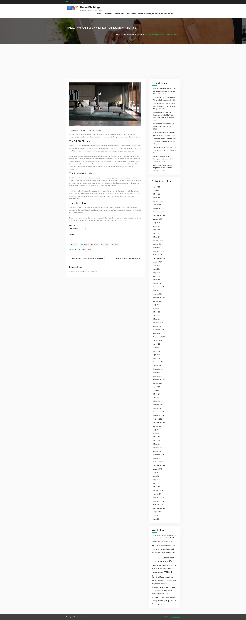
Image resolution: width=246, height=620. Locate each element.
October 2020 (158, 419)
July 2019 (156, 472)
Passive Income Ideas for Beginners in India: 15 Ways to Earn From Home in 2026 (163, 114)
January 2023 (157, 326)
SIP (153, 590)
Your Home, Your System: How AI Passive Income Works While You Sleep (164, 106)
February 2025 (158, 240)
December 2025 (158, 208)
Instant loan (157, 555)
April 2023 (156, 315)
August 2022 (157, 340)
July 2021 (156, 387)
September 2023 (159, 298)
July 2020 (156, 430)
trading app (163, 600)
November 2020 (158, 415)
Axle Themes (176, 617)
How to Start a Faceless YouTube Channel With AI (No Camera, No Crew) (164, 91)
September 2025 (159, 215)
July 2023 (156, 305)
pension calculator (158, 581)
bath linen (163, 535)
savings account (155, 587)
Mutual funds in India (166, 577)
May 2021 (156, 394)
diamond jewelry (166, 546)
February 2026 (158, 201)
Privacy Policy (119, 14)
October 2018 (158, 505)
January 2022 (157, 365)
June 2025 (156, 226)
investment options (158, 558)
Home (99, 14)
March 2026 (157, 198)
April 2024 (156, 276)
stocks (162, 593)
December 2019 (158, 455)
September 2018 (159, 508)
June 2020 (156, 433)
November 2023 (158, 290)
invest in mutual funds (167, 555)
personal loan (170, 580)
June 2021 (156, 390)
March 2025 (157, 237)
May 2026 (156, 194)
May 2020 (156, 437)
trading (154, 601)
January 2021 (157, 408)
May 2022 (156, 351)
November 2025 (158, 212)
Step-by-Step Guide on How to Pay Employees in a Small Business (150, 14)
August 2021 (157, 383)
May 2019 (156, 480)
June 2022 (156, 348)
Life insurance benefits (169, 565)
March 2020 (157, 444)
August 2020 (157, 426)
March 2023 (157, 319)
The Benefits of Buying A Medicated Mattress (87, 258)
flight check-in (156, 552)
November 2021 (158, 373)
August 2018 (157, 512)
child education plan (162, 538)
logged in (81, 271)
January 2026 (157, 205)
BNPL (154, 538)
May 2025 (156, 230)
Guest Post (108, 14)
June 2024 (156, 269)
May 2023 (156, 312)
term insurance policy (168, 597)
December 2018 (158, 497)
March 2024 (157, 280)
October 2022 (158, 333)
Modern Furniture (87, 249)
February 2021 (158, 405)
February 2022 (158, 362)
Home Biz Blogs (90, 7)
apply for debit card (156, 535)
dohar (173, 546)
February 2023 (158, 323)
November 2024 (158, 251)
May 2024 (156, 273)
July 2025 (156, 223)
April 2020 (156, 440)
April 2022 (156, 355)
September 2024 (159, 258)
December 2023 (158, 287)
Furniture (74, 249)
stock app (164, 590)
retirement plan (171, 584)
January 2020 (157, 451)
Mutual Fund (155, 568)
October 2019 (158, 462)
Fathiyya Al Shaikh (95, 130)
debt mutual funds (162, 541)
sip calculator (158, 590)
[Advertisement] (123, 58)
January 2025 (157, 244)
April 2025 (156, 233)
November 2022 (158, 330)
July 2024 (156, 265)
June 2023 (156, 308)
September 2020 (159, 422)
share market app (167, 587)
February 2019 (158, 490)
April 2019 (156, 483)
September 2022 (159, 337)
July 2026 (156, 187)
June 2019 (156, 476)
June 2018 (156, 519)
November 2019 (158, 458)
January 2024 (157, 283)
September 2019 (159, 465)
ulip (171, 601)
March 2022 (157, 358)
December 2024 (158, 248)
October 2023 (158, 294)
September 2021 (159, 380)
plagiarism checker (159, 584)
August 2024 (157, 262)
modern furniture (74, 137)
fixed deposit (168, 549)
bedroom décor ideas (171, 535)
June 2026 (156, 190)
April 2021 (156, 398)
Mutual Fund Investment (167, 568)
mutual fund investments (157, 572)
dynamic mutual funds (157, 549)
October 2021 (158, 376)
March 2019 (157, 487)
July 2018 (156, 515)
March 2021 (157, 401)
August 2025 (157, 219)
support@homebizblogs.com (77, 1)
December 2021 (158, 369)
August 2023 (157, 301)
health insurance (166, 552)
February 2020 (158, 448)
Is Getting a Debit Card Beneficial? (127, 258)
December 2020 (158, 412)
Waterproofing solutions (161, 604)
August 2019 (157, 469)
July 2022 (156, 344)
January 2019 (157, 494)
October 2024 (158, 255)
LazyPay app (162, 561)
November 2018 (158, 501)
